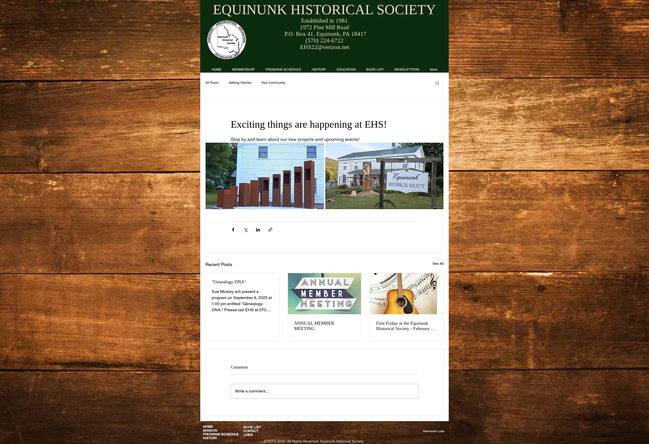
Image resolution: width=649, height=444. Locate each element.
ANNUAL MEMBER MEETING (314, 326)
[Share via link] (270, 229)
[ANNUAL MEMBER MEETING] (324, 293)
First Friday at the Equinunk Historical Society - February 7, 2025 (405, 326)
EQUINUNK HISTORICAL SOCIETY (324, 9)
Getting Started (240, 83)
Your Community (273, 83)
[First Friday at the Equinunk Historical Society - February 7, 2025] (406, 293)
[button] (407, 69)
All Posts (212, 83)
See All (438, 263)
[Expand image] (265, 176)
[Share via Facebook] (233, 229)
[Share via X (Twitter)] (245, 229)
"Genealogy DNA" (229, 281)
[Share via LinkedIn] (258, 229)
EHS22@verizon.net (324, 47)
